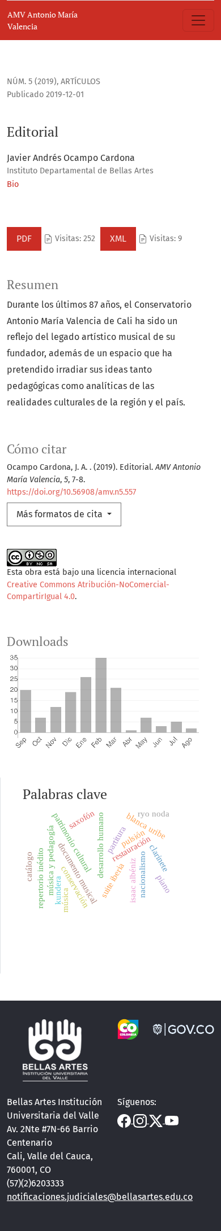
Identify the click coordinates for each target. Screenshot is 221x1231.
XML (118, 238)
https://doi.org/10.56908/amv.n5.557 (71, 492)
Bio (13, 184)
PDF (24, 238)
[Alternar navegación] (198, 20)
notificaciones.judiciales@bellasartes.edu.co (100, 1196)
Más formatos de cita (60, 514)
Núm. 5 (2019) (32, 81)
